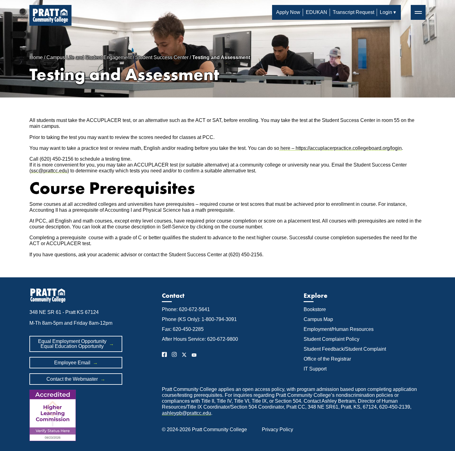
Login (386, 12)
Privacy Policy (277, 429)
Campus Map (318, 319)
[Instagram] (174, 355)
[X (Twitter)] (184, 355)
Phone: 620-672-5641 (186, 309)
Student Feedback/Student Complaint (345, 349)
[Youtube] (194, 355)
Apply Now (288, 12)
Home (36, 57)
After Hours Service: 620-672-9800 (200, 339)
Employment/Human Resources (339, 329)
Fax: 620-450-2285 (183, 329)
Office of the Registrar (328, 359)
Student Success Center (161, 57)
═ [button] (418, 12)
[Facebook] (164, 355)
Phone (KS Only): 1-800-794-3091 (199, 319)
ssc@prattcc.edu (49, 170)
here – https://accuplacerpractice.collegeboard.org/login (340, 148)
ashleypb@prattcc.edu (186, 413)
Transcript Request (353, 12)
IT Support (315, 368)
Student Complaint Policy (331, 339)
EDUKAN (316, 12)
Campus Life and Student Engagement (89, 57)
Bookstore (315, 309)
